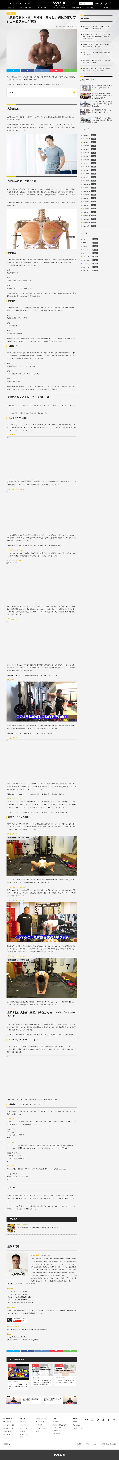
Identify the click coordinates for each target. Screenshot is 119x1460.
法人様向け (90, 8)
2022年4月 (88, 156)
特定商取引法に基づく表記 (108, 1444)
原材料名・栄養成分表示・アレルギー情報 (60, 1426)
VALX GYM (6, 1434)
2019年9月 (88, 226)
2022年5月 (88, 152)
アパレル (22, 1431)
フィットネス (89, 263)
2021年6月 (88, 166)
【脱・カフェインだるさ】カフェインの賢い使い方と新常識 (96, 53)
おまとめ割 (25, 8)
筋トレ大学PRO (76, 8)
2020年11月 (88, 187)
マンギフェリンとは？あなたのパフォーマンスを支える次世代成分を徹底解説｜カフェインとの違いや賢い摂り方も (96, 36)
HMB (89, 242)
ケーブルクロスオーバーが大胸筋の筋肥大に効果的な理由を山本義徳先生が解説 (39, 794)
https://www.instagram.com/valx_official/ (26, 1340)
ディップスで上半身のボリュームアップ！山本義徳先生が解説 (33, 733)
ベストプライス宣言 (59, 8)
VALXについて (7, 1422)
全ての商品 (23, 1422)
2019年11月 (88, 219)
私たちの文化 (76, 1425)
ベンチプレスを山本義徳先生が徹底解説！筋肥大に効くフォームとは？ (36, 484)
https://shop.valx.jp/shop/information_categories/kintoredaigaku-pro (27, 1329)
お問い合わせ (56, 1433)
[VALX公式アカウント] (21, 3)
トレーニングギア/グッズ (25, 1435)
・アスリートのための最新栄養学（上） (19, 1297)
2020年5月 (88, 208)
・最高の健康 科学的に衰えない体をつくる (20, 1302)
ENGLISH (105, 8)
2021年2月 (88, 177)
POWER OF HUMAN (41, 1428)
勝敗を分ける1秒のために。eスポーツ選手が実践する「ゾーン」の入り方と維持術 (96, 69)
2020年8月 (88, 198)
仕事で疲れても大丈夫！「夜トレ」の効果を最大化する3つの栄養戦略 (96, 61)
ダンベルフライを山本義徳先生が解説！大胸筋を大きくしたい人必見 (35, 675)
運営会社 (75, 1422)
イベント (89, 253)
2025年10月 (88, 138)
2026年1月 (88, 135)
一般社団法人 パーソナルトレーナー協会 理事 (21, 1283)
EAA (89, 239)
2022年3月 (88, 159)
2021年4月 (88, 170)
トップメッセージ (77, 1428)
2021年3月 (88, 173)
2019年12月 (88, 215)
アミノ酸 (89, 249)
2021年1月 (88, 180)
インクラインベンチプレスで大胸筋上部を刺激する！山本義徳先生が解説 (37, 545)
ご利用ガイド (56, 1430)
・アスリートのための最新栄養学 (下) (20, 1300)
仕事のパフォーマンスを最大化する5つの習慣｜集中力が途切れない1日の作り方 (97, 45)
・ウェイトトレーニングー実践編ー (18, 1291)
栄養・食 (89, 270)
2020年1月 (88, 212)
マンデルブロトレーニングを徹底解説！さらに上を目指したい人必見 (35, 1099)
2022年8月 (88, 142)
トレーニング (11, 13)
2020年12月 (88, 184)
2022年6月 (88, 149)
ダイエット (89, 256)
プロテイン (89, 267)
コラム (37, 1431)
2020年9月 (88, 194)
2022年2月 (88, 163)
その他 (89, 246)
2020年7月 (88, 201)
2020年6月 (88, 205)
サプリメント (23, 1428)
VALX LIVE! (39, 1425)
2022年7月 (88, 145)
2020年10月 (88, 191)
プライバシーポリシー (92, 1444)
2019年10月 (88, 222)
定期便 (42, 8)
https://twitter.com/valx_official (18, 1337)
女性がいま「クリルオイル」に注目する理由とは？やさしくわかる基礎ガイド (96, 27)
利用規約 (79, 1444)
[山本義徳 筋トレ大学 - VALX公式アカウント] (17, 3)
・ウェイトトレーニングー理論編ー (18, 1294)
